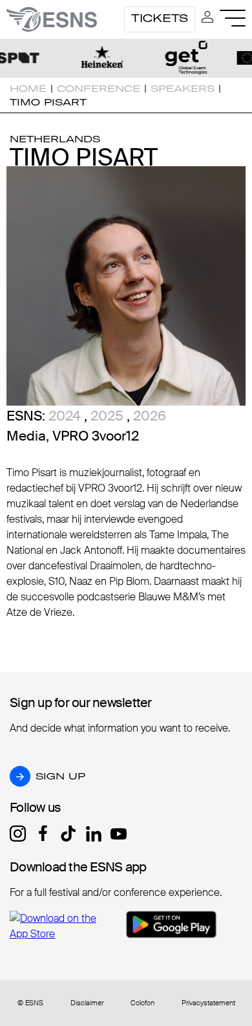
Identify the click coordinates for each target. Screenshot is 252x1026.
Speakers (183, 88)
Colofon (142, 1003)
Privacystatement (208, 1003)
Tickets (159, 18)
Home (28, 88)
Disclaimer (86, 1003)
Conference (98, 88)
